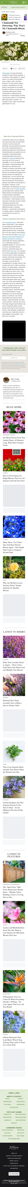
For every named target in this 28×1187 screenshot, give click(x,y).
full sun (14, 251)
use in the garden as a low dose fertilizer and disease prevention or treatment (13, 237)
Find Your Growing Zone (7, 1129)
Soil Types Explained (7, 1135)
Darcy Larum (11, 32)
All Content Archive (14, 1107)
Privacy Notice (20, 363)
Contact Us (20, 1098)
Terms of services (18, 362)
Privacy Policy (14, 1160)
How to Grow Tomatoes (20, 1114)
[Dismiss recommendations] (26, 12)
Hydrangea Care (7, 1114)
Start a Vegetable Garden (14, 1138)
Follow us (15, 68)
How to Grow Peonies (21, 1120)
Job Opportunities (21, 1104)
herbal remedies (20, 189)
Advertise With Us (21, 1101)
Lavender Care (7, 1120)
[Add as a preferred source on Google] (14, 1174)
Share (6, 68)
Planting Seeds (20, 1129)
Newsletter (22, 68)
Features (22, 35)
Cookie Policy (14, 1163)
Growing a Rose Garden (20, 1117)
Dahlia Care (14, 1122)
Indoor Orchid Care (7, 1117)
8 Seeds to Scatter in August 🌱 (18, 7)
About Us (7, 1098)
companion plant (11, 222)
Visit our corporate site (14, 1181)
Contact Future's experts (14, 1155)
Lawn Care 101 (20, 1132)
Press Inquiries (7, 1104)
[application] (14, 329)
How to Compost (20, 1135)
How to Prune (7, 1132)
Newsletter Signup (7, 1101)
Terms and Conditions (14, 1158)
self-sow (12, 158)
